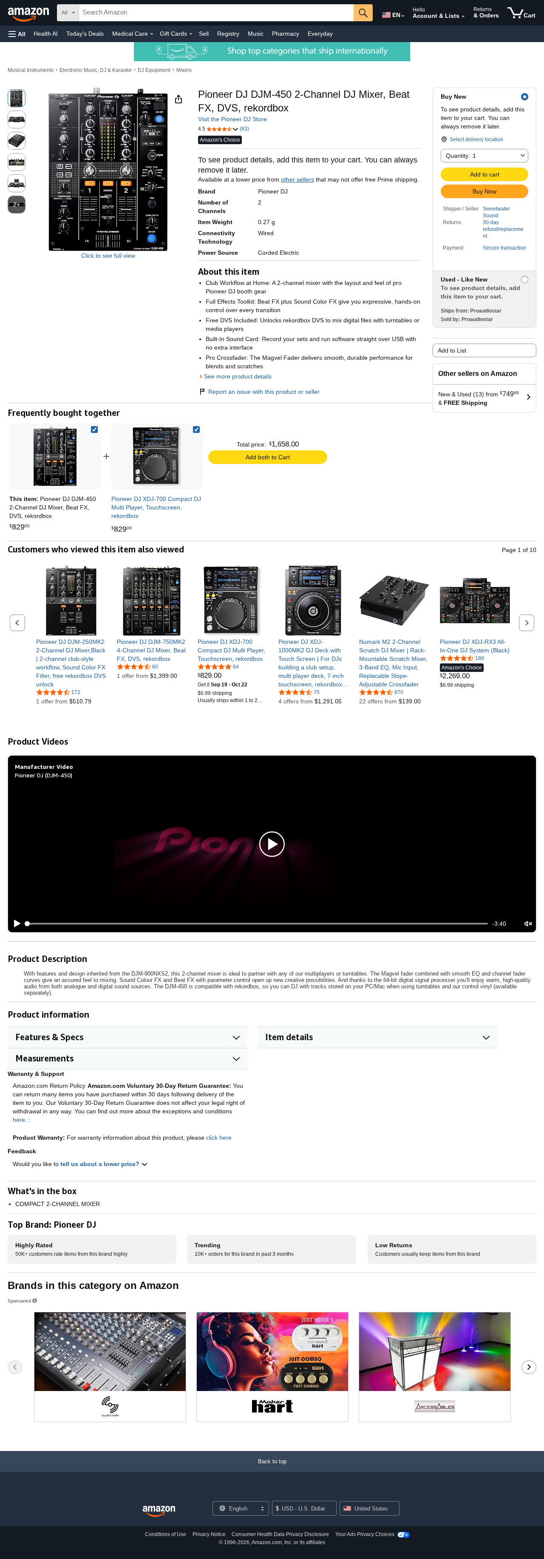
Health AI (46, 33)
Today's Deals (85, 33)
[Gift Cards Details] (191, 34)
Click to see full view (108, 255)
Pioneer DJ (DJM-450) (43, 775)
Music (256, 33)
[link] (157, 456)
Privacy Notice (209, 1534)
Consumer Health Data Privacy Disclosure (280, 1534)
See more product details (238, 376)
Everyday (320, 33)
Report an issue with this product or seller (264, 391)
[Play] (15, 923)
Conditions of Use (165, 1534)
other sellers (297, 179)
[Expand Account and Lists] (463, 16)
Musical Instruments (31, 70)
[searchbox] (216, 13)
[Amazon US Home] (159, 1511)
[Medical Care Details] (151, 34)
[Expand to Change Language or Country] (403, 16)
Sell (204, 33)
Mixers (184, 70)
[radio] (16, 98)
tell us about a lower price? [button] (100, 1164)
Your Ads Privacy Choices (364, 1534)
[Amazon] (29, 12)
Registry (228, 33)
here (19, 1119)
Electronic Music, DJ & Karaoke (96, 70)
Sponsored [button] (19, 1300)
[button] (17, 34)
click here (219, 1137)
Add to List (452, 350)
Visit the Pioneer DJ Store (232, 119)
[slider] (257, 924)
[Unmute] (528, 924)
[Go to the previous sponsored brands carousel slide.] (15, 1367)
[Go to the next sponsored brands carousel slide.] (529, 1367)
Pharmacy (285, 33)
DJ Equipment (154, 70)
